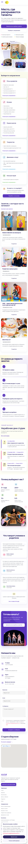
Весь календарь (5, 436)
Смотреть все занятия (7, 209)
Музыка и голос (4, 810)
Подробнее (14, 243)
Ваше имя (5, 689)
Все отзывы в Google (14, 601)
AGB (7, 724)
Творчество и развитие (6, 812)
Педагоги (3, 799)
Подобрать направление (14, 30)
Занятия (3, 792)
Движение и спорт (5, 815)
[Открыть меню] (2, 3)
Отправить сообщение (14, 729)
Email (4, 698)
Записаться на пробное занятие (14, 26)
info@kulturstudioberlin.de (11, 670)
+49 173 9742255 (9, 664)
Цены (2, 801)
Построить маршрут (7, 742)
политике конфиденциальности (11, 833)
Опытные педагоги (6, 34)
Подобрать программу (14, 195)
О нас (2, 790)
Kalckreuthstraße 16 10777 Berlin (9, 677)
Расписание (3, 794)
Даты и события (4, 796)
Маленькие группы (20, 34)
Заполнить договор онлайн (8, 784)
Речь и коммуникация (5, 806)
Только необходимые (14, 840)
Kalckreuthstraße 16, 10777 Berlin (8, 820)
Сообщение (5, 706)
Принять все (14, 837)
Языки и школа (4, 808)
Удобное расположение (7, 36)
